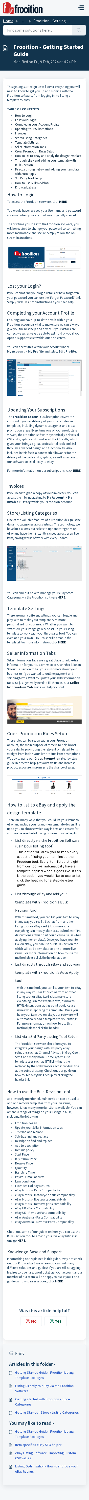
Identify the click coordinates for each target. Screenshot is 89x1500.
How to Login (24, 115)
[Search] (79, 30)
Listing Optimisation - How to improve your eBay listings (46, 1469)
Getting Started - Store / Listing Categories (47, 1412)
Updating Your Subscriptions (34, 129)
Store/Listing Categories (31, 138)
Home (8, 20)
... (23, 20)
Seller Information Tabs (30, 147)
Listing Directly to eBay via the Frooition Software (44, 1388)
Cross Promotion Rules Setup (34, 151)
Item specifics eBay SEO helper (38, 1445)
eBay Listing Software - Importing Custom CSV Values (45, 1455)
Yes (58, 1321)
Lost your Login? (26, 120)
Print (19, 1353)
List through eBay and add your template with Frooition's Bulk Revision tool (41, 902)
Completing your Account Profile (37, 124)
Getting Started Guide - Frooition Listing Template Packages (44, 1375)
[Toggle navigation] (81, 7)
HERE (63, 202)
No (34, 1321)
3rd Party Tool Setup (29, 178)
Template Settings (27, 142)
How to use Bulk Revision (32, 183)
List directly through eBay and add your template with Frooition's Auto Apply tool (48, 972)
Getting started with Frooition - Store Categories (42, 1401)
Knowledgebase (26, 187)
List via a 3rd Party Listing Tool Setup (46, 1036)
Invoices (20, 133)
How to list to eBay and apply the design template (48, 156)
